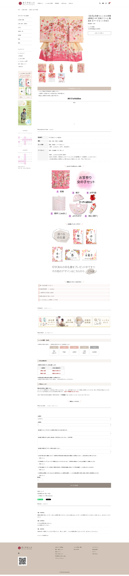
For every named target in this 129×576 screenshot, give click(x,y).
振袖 (19, 42)
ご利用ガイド (40, 3)
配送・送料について (59, 549)
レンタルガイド (21, 53)
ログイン (94, 551)
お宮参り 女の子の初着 (33, 9)
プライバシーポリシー (59, 558)
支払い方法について (59, 553)
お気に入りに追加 (98, 33)
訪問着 (19, 35)
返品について (40, 491)
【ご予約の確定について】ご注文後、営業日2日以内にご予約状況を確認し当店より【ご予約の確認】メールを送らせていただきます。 (65, 467)
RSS (75, 549)
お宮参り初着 (24, 9)
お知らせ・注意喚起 (59, 547)
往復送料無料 (47, 289)
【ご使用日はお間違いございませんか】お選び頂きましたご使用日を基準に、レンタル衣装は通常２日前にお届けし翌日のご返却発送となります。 (68, 473)
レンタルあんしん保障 (22, 61)
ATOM (77, 549)
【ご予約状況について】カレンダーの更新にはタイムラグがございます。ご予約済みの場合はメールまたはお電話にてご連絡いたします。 (66, 461)
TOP (19, 9)
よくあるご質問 (49, 3)
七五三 (19, 27)
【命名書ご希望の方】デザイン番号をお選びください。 (49, 448)
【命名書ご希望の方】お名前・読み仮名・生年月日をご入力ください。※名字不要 (54, 437)
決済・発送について (22, 63)
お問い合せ (63, 3)
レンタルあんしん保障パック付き (49, 299)
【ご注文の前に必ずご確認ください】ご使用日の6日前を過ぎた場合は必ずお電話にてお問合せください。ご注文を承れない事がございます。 (67, 455)
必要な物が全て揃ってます (47, 296)
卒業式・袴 (20, 31)
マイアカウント (95, 547)
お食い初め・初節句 (22, 23)
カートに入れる (74, 485)
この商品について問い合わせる (45, 495)
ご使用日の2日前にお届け (47, 292)
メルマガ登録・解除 (78, 547)
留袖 (19, 39)
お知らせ (71, 3)
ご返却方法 (20, 66)
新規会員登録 (95, 549)
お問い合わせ (95, 553)
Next (84, 39)
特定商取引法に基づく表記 (43, 493)
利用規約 (57, 3)
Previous (39, 39)
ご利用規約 (20, 55)
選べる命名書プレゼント (46, 285)
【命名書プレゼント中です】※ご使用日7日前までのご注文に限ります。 (52, 430)
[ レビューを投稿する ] (42, 535)
